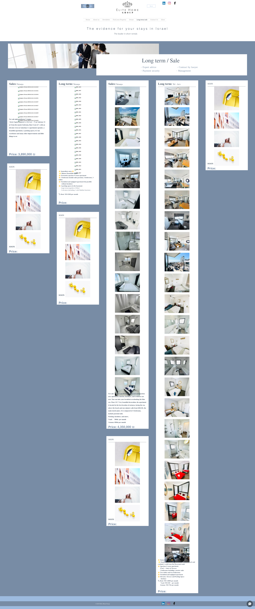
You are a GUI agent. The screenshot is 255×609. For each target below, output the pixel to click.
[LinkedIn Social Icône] (163, 3)
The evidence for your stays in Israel (127, 29)
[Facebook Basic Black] (174, 3)
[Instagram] (169, 3)
